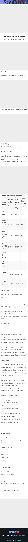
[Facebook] (10, 532)
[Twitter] (12, 532)
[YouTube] (18, 532)
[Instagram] (15, 532)
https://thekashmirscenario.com (14, 494)
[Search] (25, 2)
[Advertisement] (14, 19)
